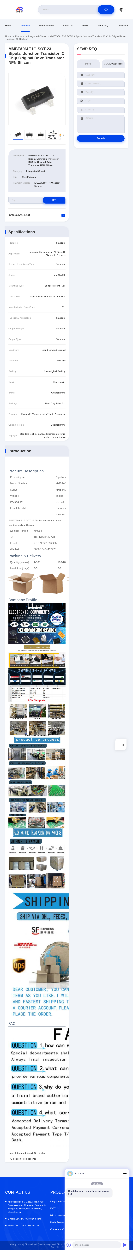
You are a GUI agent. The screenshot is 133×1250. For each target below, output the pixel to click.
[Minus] (125, 1173)
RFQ (54, 200)
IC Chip (41, 1153)
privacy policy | (16, 1244)
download (123, 25)
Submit (101, 138)
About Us (68, 25)
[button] (63, 135)
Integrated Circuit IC (25, 1153)
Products (25, 25)
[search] (106, 9)
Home (8, 25)
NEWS (85, 25)
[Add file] (68, 1244)
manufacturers (46, 25)
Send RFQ (102, 25)
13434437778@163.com (24, 1218)
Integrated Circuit (37, 36)
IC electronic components (23, 1158)
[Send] (124, 1244)
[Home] (20, 10)
